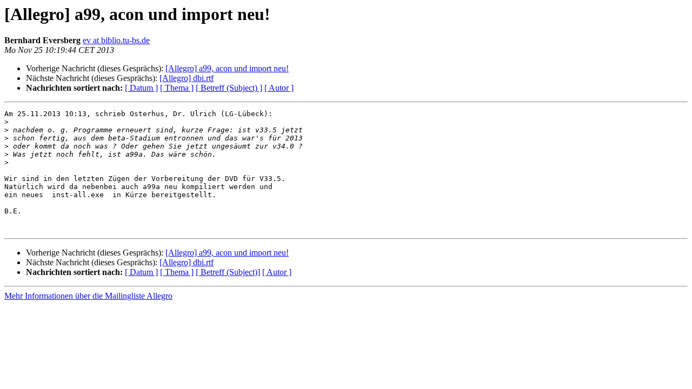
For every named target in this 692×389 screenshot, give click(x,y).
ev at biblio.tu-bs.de (116, 40)
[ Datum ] (141, 87)
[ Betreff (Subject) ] (229, 87)
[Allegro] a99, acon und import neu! (227, 68)
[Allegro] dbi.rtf (186, 78)
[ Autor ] (279, 87)
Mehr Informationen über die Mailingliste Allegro (88, 295)
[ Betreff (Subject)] (228, 272)
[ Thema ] (177, 87)
